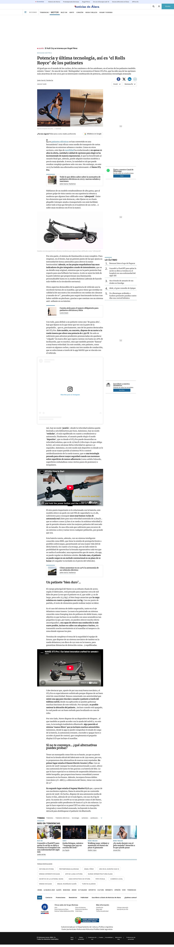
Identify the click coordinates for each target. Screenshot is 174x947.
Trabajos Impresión (122, 907)
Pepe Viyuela (100, 879)
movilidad (69, 150)
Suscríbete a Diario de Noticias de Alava (106, 897)
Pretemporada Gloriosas (69, 869)
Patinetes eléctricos (62, 818)
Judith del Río (41, 854)
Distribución (99, 907)
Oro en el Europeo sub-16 (109, 869)
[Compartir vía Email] (135, 79)
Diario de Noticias (80, 907)
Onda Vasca (78, 911)
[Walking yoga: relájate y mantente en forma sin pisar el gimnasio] (100, 832)
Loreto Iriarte (64, 313)
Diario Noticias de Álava (61, 909)
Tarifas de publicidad (102, 911)
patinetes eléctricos (60, 141)
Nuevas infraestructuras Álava (100, 874)
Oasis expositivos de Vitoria (79, 879)
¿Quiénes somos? (130, 897)
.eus (39, 897)
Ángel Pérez (89, 869)
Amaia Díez (116, 850)
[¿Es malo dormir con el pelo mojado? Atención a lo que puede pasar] (125, 832)
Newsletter (73, 897)
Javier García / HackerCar (45, 80)
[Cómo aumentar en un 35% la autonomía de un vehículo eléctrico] (52, 571)
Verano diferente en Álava (49, 874)
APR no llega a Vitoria (73, 874)
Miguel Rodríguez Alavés (67, 884)
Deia (56, 907)
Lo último (111, 259)
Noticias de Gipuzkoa (81, 909)
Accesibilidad (109, 937)
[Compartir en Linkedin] (129, 79)
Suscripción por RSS (122, 909)
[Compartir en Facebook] (118, 79)
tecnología (75, 818)
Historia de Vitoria (46, 869)
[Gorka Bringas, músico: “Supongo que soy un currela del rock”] (74, 832)
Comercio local (116, 879)
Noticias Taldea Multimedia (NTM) (64, 911)
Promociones (60, 897)
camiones (84, 818)
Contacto (49, 897)
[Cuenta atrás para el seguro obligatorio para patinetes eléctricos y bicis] (52, 311)
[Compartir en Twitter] (124, 79)
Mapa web (99, 909)
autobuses (94, 818)
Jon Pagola (66, 850)
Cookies (101, 937)
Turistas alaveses (89, 884)
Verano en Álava (45, 884)
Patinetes (49, 818)
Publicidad (84, 897)
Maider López (92, 850)
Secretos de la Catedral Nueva (51, 879)
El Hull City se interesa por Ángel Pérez (61, 48)
